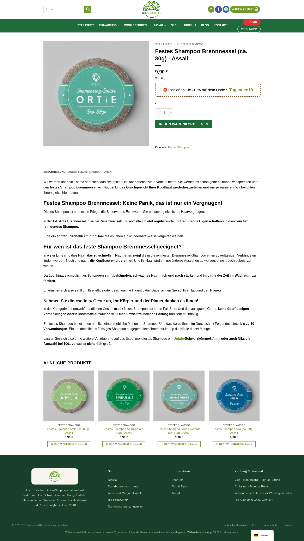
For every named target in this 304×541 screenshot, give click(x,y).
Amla (216, 338)
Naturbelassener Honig (123, 486)
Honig (158, 25)
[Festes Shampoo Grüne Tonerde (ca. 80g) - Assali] (179, 396)
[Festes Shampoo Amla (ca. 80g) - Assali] (69, 396)
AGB (254, 525)
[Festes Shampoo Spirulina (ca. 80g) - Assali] (124, 396)
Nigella (190, 25)
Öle (174, 25)
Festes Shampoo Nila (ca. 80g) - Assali (234, 430)
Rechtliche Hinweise (235, 525)
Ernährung (108, 25)
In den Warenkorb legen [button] (69, 444)
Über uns (177, 479)
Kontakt (220, 25)
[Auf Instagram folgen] (226, 9)
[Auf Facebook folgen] (218, 9)
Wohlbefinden (135, 25)
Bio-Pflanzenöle (118, 499)
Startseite (86, 25)
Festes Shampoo (190, 44)
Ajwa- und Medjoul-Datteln (125, 493)
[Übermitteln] (87, 9)
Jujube (179, 338)
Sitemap (287, 525)
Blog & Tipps (179, 486)
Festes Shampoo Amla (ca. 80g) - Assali (69, 430)
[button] (211, 9)
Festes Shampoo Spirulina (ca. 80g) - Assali (124, 430)
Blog (205, 25)
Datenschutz (270, 525)
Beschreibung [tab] (54, 171)
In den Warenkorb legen (183, 124)
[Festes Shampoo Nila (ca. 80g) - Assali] (234, 396)
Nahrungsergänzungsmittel (125, 506)
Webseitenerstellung (199, 532)
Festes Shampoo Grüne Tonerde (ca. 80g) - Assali (179, 430)
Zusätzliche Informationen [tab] (89, 171)
